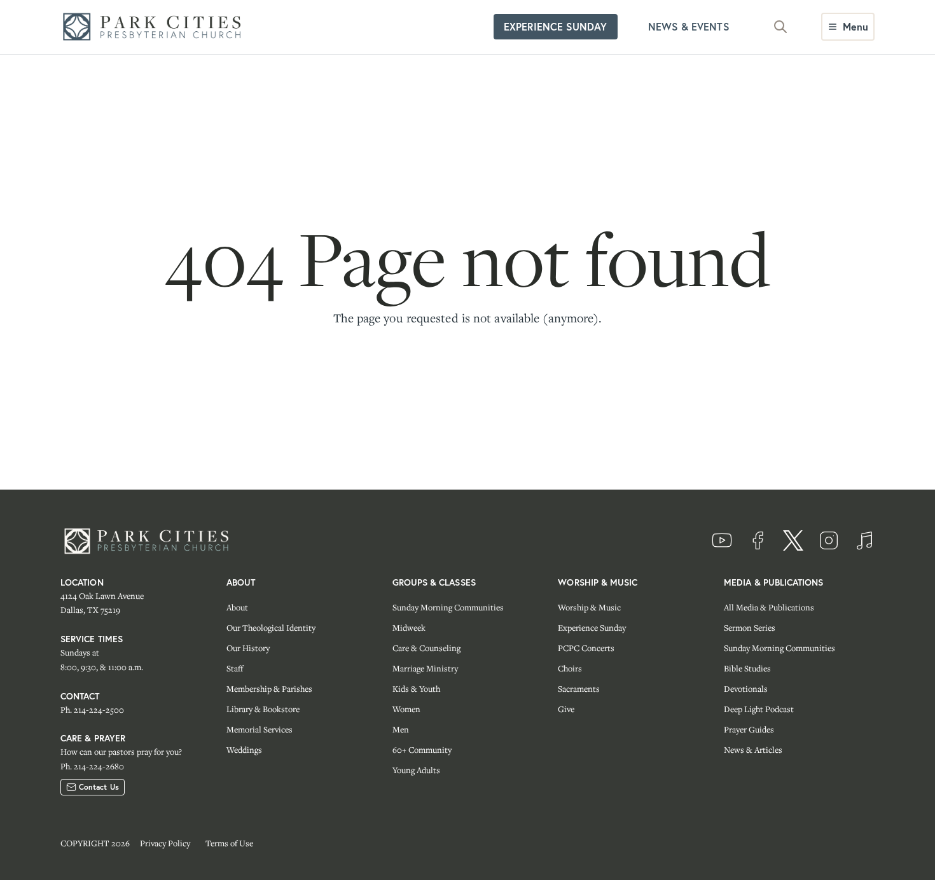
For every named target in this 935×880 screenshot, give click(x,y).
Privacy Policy (165, 843)
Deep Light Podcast (759, 709)
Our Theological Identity (270, 627)
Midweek (409, 627)
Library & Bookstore (263, 709)
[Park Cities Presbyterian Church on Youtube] (722, 540)
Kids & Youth (416, 688)
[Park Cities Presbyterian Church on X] (793, 540)
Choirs (570, 668)
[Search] (780, 26)
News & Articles (753, 749)
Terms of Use (229, 843)
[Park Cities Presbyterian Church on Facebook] (757, 540)
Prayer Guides (749, 729)
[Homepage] (155, 27)
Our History (248, 648)
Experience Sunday (592, 627)
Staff (234, 668)
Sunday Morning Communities (448, 607)
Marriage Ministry (425, 668)
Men (400, 729)
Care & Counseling (426, 648)
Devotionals (746, 688)
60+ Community (422, 749)
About (237, 607)
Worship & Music (589, 607)
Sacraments (579, 688)
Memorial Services (259, 729)
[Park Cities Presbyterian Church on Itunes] (864, 540)
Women (406, 709)
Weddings (244, 749)
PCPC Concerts (586, 648)
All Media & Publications (769, 607)
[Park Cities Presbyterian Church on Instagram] (829, 540)
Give (566, 709)
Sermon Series (749, 627)
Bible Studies (747, 668)
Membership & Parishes (269, 688)
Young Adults (416, 770)
